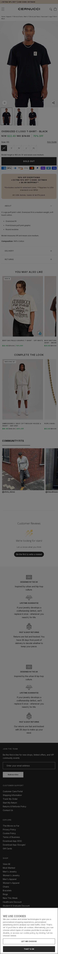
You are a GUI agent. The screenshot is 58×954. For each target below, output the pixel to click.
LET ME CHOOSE (29, 941)
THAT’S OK (29, 949)
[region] (29, 931)
